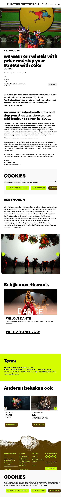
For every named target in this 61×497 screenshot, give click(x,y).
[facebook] (52, 456)
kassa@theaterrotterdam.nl (11, 466)
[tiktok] (55, 456)
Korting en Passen (23, 460)
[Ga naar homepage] (23, 4)
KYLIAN (8, 415)
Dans (5, 76)
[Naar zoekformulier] (55, 4)
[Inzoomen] (2, 273)
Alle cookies (54, 188)
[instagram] (46, 456)
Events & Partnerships (38, 460)
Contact (34, 461)
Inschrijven (51, 468)
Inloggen (50, 4)
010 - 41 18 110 (7, 464)
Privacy (34, 465)
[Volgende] (58, 254)
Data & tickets (11, 424)
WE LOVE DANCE (10, 162)
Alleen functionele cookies (17, 188)
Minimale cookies (38, 188)
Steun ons (34, 456)
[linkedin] (49, 456)
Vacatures (35, 458)
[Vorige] (3, 254)
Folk (34, 415)
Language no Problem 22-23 (13, 164)
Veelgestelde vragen (24, 461)
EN (43, 4)
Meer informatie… (34, 182)
